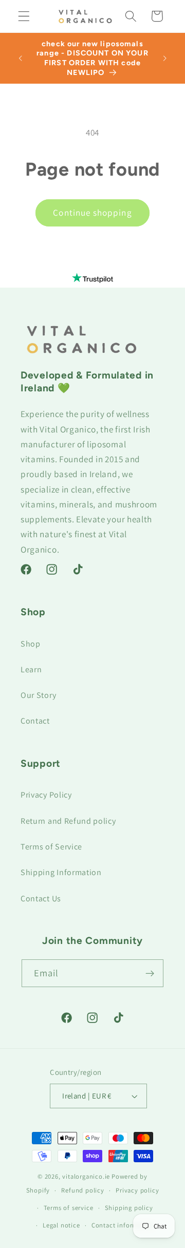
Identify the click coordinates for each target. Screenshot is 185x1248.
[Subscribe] (150, 973)
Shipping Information (61, 872)
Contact (35, 720)
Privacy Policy (46, 794)
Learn (31, 669)
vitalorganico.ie (86, 1176)
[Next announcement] (165, 58)
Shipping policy (129, 1207)
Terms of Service (51, 846)
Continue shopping (92, 212)
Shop (31, 643)
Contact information (122, 1225)
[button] (24, 16)
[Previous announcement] (20, 58)
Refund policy (82, 1190)
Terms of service (69, 1207)
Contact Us (41, 898)
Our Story (38, 695)
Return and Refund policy (68, 821)
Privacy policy (137, 1190)
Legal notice (61, 1225)
